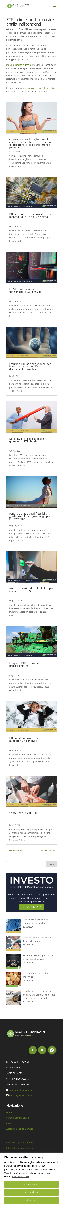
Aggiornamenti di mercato (19, 1128)
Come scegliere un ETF (23, 813)
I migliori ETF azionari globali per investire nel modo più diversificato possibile (30, 366)
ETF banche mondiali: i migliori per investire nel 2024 (31, 590)
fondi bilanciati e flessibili (20, 64)
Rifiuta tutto (31, 1200)
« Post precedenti (14, 850)
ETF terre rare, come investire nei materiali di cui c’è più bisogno (30, 215)
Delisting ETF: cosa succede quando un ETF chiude (26, 440)
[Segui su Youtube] (42, 1050)
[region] (31, 1179)
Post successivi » (49, 850)
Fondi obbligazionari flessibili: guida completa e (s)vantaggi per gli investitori (29, 516)
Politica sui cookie (20, 1176)
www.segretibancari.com (21, 1095)
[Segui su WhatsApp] (52, 1050)
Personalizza (31, 1192)
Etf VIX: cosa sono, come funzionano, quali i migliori (26, 290)
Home (9, 1112)
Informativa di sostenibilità (19, 1148)
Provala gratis (31, 907)
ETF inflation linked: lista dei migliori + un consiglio (27, 739)
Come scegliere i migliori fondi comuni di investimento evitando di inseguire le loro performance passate (30, 143)
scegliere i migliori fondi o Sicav (41, 88)
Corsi (8, 1123)
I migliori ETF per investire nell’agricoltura (25, 664)
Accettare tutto (31, 1184)
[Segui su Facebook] (33, 1050)
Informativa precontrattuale (20, 1142)
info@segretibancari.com (21, 1089)
